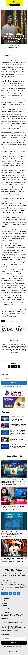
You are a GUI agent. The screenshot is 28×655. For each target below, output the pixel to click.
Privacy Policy (18, 386)
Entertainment (14, 321)
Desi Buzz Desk (5, 509)
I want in (13, 382)
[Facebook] (9, 366)
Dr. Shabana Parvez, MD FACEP (8, 561)
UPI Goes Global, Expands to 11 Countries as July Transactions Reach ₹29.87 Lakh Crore (18, 446)
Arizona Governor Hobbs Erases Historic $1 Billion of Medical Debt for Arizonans (18, 439)
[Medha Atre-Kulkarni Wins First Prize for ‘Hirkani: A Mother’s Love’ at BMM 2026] (5, 425)
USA (2, 624)
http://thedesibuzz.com (14, 342)
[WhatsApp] (19, 366)
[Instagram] (6, 593)
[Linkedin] (10, 593)
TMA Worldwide (17, 652)
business (9, 62)
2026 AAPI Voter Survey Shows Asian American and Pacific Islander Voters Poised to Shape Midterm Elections (18, 432)
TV (14, 322)
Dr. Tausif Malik (5, 484)
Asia (5, 31)
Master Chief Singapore (7, 322)
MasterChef (18, 64)
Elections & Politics (6, 630)
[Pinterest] (15, 366)
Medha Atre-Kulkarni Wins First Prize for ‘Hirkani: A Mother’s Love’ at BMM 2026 (18, 425)
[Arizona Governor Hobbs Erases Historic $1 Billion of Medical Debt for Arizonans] (5, 439)
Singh (2, 172)
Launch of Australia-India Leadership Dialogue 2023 (20, 329)
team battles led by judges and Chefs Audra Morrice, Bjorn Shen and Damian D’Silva (13, 92)
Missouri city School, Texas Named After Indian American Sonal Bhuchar (7, 330)
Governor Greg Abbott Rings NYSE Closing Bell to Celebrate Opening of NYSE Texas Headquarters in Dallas (17, 419)
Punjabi (10, 73)
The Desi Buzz (15, 45)
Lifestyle (21, 31)
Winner (17, 322)
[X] (12, 366)
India (20, 321)
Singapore (12, 31)
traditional (9, 85)
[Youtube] (18, 593)
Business (8, 321)
